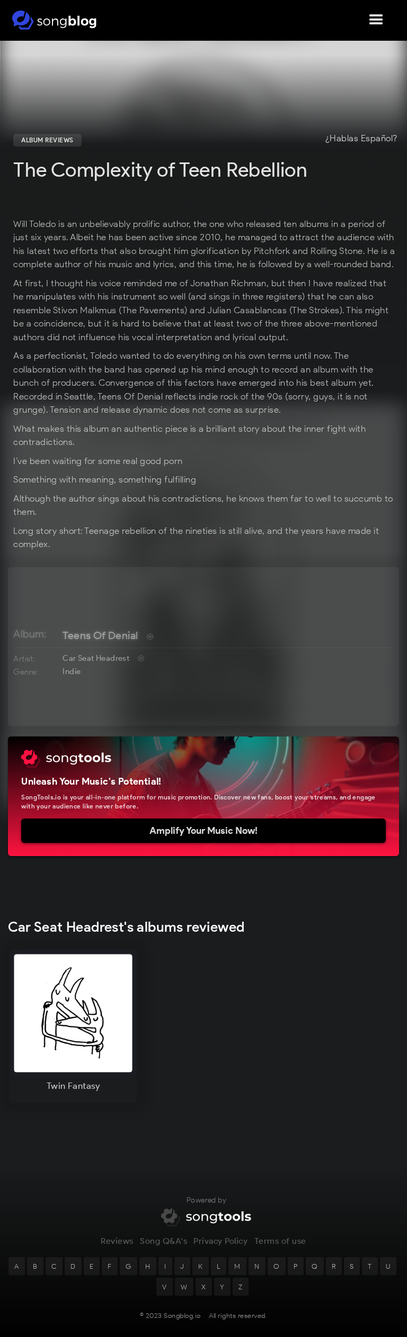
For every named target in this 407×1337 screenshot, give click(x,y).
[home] (54, 20)
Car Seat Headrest (96, 658)
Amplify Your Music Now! (203, 830)
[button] (376, 20)
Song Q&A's (163, 1241)
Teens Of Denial (100, 635)
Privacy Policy (220, 1241)
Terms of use (280, 1241)
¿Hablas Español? (361, 138)
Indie (72, 671)
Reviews (117, 1241)
